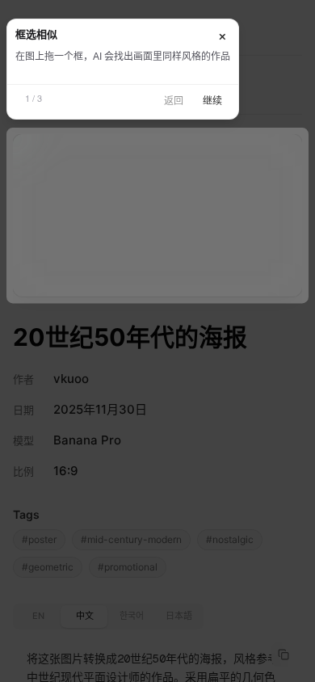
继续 (212, 101)
